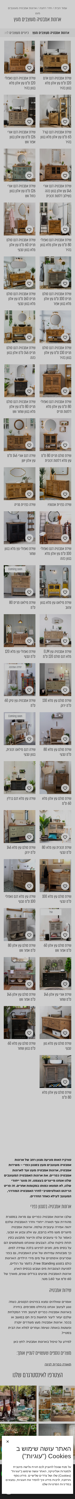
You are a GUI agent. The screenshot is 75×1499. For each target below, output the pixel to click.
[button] (7, 1441)
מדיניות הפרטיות (58, 1484)
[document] (37, 749)
